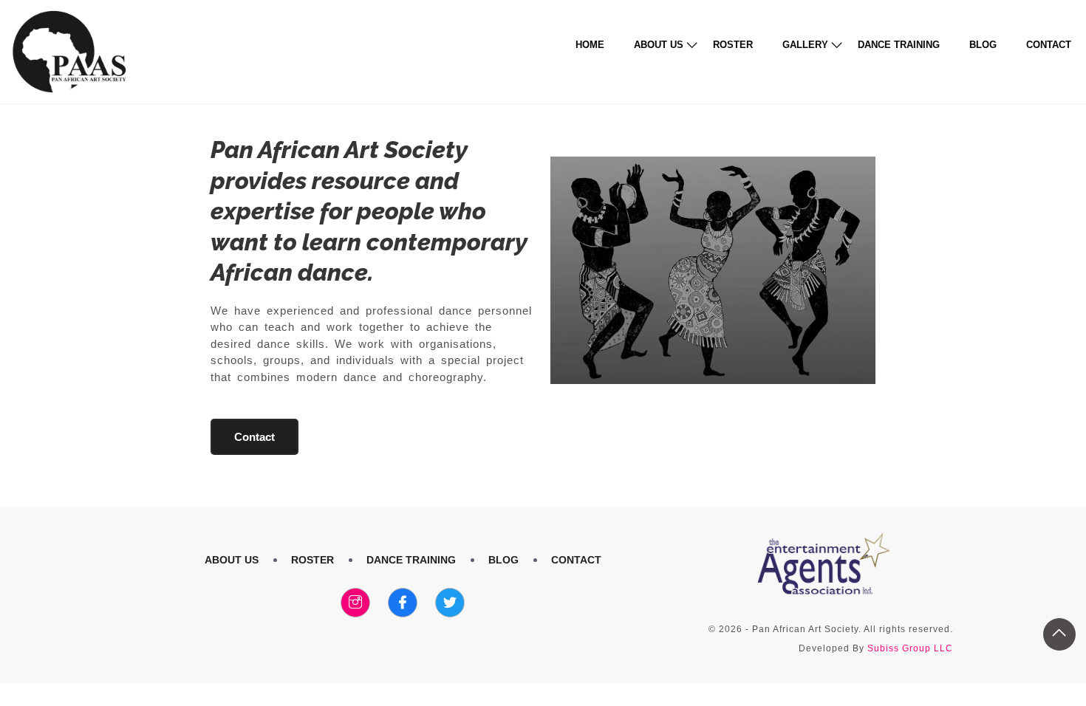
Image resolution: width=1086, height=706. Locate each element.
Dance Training (899, 44)
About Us (658, 44)
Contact (1048, 44)
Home (590, 44)
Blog (983, 44)
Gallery (805, 44)
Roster (733, 44)
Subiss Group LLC (910, 648)
